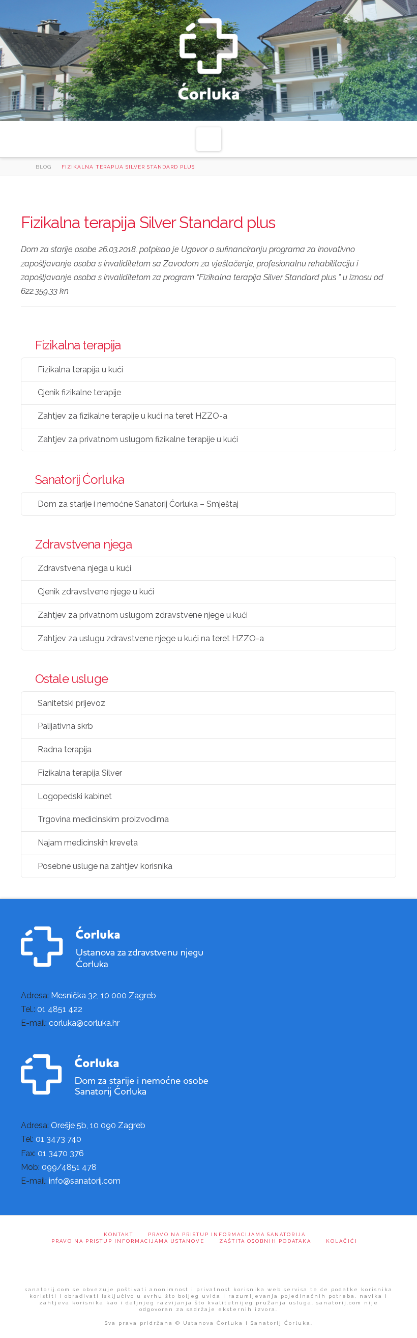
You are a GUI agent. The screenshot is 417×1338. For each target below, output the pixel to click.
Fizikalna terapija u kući (80, 369)
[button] (208, 139)
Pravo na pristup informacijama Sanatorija (227, 1234)
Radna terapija (65, 749)
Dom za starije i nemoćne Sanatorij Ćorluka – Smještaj (138, 504)
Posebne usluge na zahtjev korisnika (105, 866)
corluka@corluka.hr (84, 1023)
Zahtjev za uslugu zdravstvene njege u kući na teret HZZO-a (151, 638)
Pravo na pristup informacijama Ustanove (127, 1241)
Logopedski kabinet (75, 796)
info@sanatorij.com (85, 1181)
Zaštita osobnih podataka (265, 1241)
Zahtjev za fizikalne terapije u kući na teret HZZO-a (132, 416)
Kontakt (118, 1234)
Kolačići (342, 1241)
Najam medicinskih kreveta (88, 843)
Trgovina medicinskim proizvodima (103, 819)
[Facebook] (208, 1262)
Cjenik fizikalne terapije (79, 392)
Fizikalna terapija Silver (80, 773)
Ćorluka (208, 62)
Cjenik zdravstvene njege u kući (96, 591)
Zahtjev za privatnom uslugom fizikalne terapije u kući (138, 439)
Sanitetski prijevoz (71, 703)
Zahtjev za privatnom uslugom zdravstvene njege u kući (143, 615)
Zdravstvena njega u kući (84, 568)
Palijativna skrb (65, 726)
